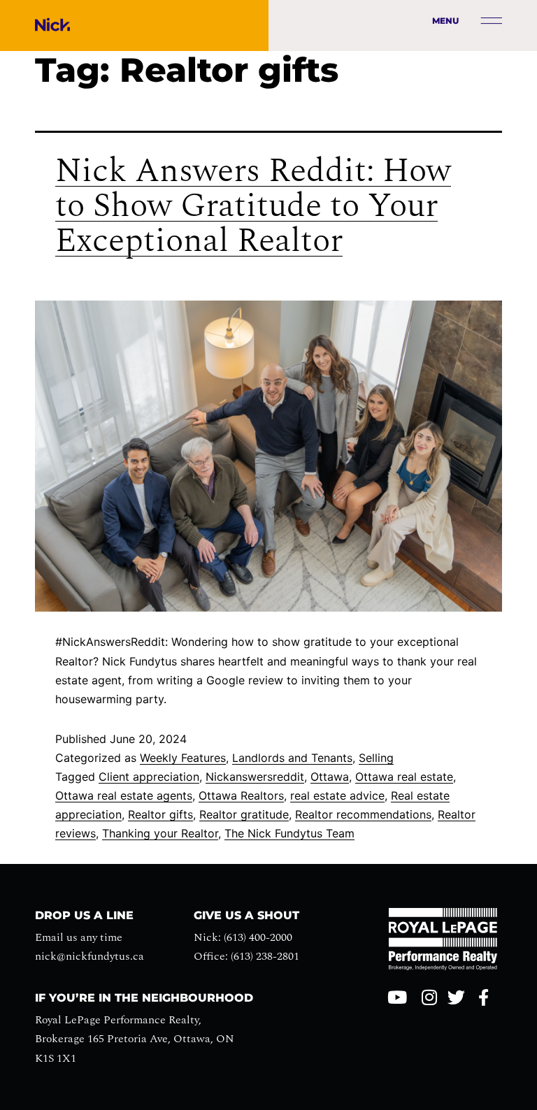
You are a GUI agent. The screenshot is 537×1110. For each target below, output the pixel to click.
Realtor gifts (160, 814)
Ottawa (329, 777)
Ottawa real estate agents (123, 795)
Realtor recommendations (363, 814)
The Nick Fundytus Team (289, 833)
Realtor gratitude (244, 814)
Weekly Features (183, 758)
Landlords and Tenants (292, 758)
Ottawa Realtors (241, 795)
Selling (376, 758)
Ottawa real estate (404, 777)
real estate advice (337, 795)
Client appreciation (149, 777)
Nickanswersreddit (255, 777)
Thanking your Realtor (160, 833)
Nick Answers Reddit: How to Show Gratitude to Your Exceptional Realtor (253, 205)
